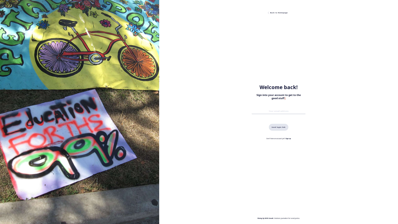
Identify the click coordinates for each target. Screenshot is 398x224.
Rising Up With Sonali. (266, 218)
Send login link (279, 127)
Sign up (288, 138)
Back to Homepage (279, 13)
